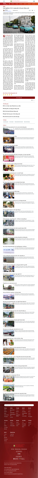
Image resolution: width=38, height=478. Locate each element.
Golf (29, 425)
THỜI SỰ (12, 3)
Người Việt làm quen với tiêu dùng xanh (12, 113)
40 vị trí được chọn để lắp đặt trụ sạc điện (12, 105)
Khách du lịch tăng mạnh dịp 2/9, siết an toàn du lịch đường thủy (15, 127)
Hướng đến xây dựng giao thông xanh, (11, 108)
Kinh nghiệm (30, 416)
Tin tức (11, 422)
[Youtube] (19, 454)
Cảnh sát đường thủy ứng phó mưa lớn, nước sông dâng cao (14, 255)
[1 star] (4, 95)
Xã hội (4, 6)
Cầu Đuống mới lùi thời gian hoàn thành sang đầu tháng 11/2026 (14, 228)
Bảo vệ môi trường (27, 121)
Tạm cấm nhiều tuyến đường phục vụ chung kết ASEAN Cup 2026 (15, 264)
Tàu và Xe (6, 420)
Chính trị (5, 411)
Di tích (17, 425)
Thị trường (6, 427)
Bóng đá (29, 422)
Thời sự (5, 408)
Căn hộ (29, 413)
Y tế (22, 422)
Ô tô (5, 422)
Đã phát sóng (12, 432)
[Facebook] (18, 454)
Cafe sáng (23, 411)
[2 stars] (5, 95)
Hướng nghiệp (12, 425)
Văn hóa (17, 420)
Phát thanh (12, 435)
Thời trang (5, 439)
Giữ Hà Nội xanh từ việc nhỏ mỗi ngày (11, 116)
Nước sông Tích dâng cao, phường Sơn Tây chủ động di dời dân (14, 200)
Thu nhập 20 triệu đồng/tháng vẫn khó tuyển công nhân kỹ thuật (14, 393)
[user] (34, 1)
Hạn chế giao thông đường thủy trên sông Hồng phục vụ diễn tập (14, 246)
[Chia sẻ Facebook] (32, 10)
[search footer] (5, 405)
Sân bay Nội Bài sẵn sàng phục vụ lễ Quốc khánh (12, 292)
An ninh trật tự (6, 414)
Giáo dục (11, 420)
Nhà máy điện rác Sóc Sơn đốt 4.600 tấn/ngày (11, 191)
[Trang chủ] (9, 4)
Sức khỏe (23, 420)
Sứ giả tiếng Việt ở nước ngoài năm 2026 (10, 145)
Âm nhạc (5, 440)
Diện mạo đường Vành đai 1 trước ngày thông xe (12, 209)
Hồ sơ (17, 413)
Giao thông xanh (8, 35)
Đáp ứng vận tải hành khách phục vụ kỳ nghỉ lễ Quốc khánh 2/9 (14, 301)
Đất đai (29, 414)
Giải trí (5, 432)
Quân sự (17, 411)
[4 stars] (9, 95)
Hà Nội (11, 408)
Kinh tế (23, 408)
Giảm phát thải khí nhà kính (19, 121)
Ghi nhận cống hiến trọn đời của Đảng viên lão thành (12, 163)
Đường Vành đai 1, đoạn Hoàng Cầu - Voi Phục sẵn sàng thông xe (15, 218)
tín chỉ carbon (11, 121)
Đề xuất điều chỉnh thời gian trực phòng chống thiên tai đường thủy (15, 237)
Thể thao (29, 420)
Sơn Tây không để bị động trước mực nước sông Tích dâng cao (14, 310)
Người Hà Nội (12, 412)
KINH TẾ (25, 3)
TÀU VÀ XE (33, 3)
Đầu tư (29, 411)
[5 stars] (11, 95)
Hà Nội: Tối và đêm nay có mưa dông (10, 136)
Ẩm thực (11, 417)
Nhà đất (29, 408)
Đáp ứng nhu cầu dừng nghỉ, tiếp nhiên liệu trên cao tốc (13, 329)
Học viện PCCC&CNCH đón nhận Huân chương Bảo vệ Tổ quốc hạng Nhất (16, 154)
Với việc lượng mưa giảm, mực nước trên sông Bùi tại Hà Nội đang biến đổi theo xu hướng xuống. (24, 386)
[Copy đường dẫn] (34, 10)
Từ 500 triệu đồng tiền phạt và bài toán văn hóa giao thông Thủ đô (15, 365)
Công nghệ (6, 416)
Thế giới (17, 408)
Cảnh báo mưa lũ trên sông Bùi (8, 384)
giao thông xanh (5, 121)
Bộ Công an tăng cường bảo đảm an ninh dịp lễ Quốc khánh (14, 182)
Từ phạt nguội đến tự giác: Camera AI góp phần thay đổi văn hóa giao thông (17, 356)
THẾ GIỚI (20, 3)
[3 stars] (7, 95)
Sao (4, 435)
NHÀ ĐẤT (29, 3)
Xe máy (5, 425)
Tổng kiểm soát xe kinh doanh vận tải (10, 283)
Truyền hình (12, 434)
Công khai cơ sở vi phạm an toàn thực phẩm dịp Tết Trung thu (14, 347)
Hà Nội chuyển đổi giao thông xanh (11, 111)
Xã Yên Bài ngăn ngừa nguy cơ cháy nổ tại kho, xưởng (13, 338)
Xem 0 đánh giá (19, 97)
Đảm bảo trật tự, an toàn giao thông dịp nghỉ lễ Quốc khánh (14, 319)
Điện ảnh (5, 437)
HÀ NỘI (17, 3)
